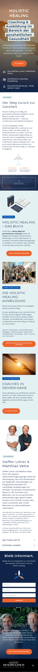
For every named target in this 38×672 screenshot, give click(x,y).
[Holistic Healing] (14, 665)
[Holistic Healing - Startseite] (19, 574)
